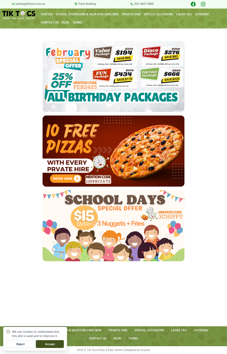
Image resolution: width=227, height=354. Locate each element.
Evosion (145, 350)
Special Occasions (158, 14)
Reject (20, 344)
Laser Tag (184, 14)
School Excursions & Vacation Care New (87, 14)
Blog (65, 22)
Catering (202, 14)
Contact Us (50, 22)
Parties (47, 14)
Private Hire (131, 14)
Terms (77, 22)
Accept (50, 344)
